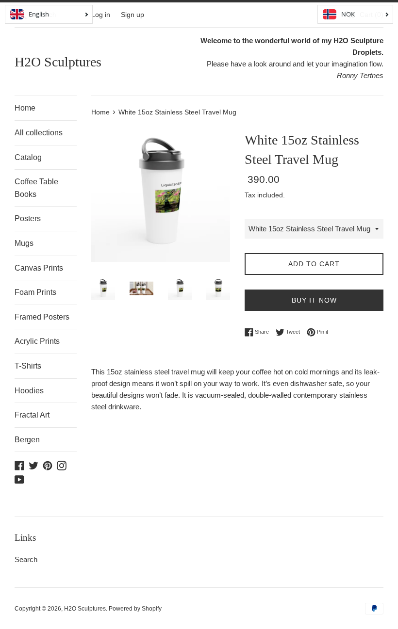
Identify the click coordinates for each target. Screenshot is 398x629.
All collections (39, 133)
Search (26, 559)
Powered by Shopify (135, 608)
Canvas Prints (39, 268)
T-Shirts (28, 366)
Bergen (27, 439)
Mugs (24, 243)
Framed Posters (42, 317)
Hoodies (29, 391)
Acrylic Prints (37, 341)
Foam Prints (35, 292)
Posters (28, 218)
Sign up (132, 14)
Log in (100, 14)
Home (25, 108)
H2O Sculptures (58, 61)
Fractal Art (32, 415)
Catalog (28, 157)
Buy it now (314, 300)
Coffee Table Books (36, 187)
